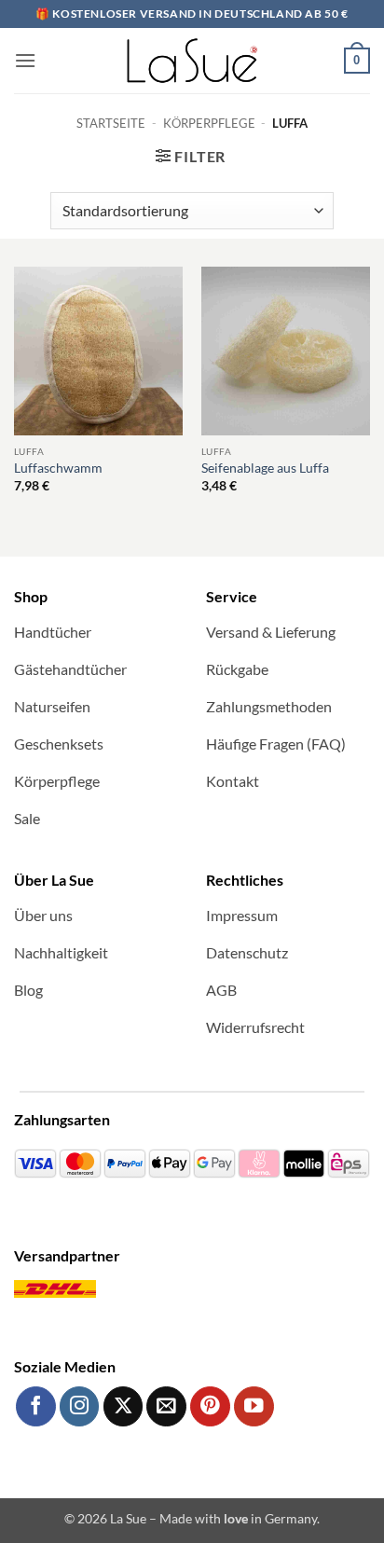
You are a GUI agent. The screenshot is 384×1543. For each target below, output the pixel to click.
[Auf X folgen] (123, 1406)
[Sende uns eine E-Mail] (166, 1406)
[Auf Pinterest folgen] (210, 1406)
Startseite (110, 123)
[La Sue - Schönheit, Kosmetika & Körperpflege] (192, 60)
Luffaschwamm (58, 468)
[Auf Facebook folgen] (36, 1406)
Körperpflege (209, 123)
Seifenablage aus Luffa (265, 468)
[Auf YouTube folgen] (254, 1406)
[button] (25, 60)
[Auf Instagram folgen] (80, 1406)
